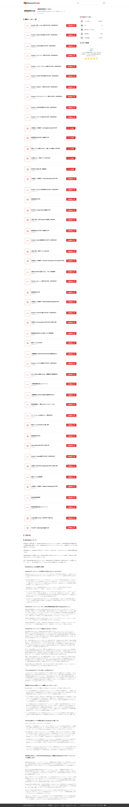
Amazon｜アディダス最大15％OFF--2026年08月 (44, 117)
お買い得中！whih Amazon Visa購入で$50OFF (43, 219)
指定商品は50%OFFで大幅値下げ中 (40, 137)
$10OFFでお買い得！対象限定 (38, 169)
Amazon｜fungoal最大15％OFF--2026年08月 (43, 456)
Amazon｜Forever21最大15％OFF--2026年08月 (43, 312)
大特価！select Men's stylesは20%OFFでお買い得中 (44, 466)
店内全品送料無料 (35, 497)
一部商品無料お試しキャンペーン (39, 383)
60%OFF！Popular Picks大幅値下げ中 (40, 210)
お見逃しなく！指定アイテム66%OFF (40, 158)
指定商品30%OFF (35, 435)
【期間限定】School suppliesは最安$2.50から (43, 394)
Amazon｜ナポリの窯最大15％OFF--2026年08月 (44, 363)
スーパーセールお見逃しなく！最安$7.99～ (42, 415)
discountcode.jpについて (29, 805)
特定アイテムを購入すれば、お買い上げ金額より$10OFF (45, 148)
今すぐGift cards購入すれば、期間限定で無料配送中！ (45, 374)
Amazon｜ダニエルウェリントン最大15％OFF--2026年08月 (46, 96)
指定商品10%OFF (35, 292)
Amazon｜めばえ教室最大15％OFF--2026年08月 (44, 240)
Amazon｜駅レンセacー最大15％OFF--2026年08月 (44, 25)
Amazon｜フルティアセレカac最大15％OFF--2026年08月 (46, 66)
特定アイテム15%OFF (36, 342)
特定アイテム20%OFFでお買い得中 (40, 424)
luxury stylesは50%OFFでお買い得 (40, 445)
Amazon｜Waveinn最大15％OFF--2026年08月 (43, 46)
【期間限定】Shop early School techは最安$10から (44, 353)
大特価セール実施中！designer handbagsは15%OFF (44, 486)
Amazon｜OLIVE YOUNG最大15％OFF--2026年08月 (45, 76)
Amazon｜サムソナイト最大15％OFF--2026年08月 (44, 55)
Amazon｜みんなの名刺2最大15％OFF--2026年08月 (44, 189)
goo (75, 805)
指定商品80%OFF (35, 199)
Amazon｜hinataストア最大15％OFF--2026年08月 (44, 87)
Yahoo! (62, 805)
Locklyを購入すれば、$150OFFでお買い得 (42, 518)
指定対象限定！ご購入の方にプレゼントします (43, 404)
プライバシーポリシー (41, 805)
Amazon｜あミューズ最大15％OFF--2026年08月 (44, 281)
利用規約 (50, 805)
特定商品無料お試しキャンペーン (39, 507)
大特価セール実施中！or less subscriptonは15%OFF (44, 178)
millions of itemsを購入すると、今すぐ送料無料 (43, 271)
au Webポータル (69, 805)
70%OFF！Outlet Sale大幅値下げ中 (40, 528)
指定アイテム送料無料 (36, 477)
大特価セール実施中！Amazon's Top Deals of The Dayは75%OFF (47, 260)
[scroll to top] (110, 798)
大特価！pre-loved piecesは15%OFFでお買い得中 (44, 322)
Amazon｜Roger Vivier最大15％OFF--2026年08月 (44, 35)
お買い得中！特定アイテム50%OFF (40, 251)
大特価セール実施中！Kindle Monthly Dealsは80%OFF (45, 301)
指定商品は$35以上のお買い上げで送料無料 (42, 333)
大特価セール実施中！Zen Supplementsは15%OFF (44, 128)
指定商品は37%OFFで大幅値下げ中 (40, 230)
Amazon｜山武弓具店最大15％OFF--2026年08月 (44, 107)
